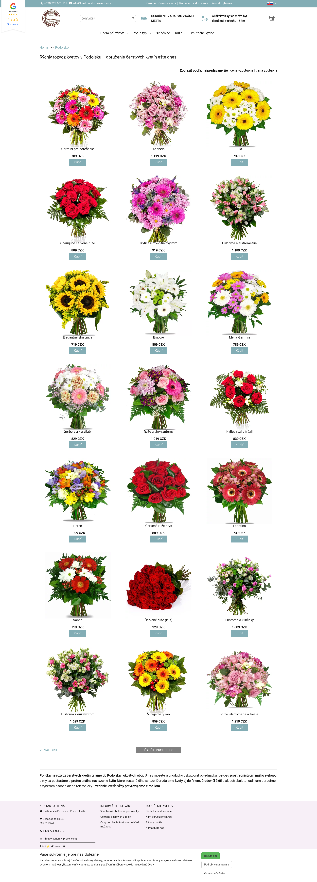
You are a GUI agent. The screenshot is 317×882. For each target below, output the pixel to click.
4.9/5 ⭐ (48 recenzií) (52, 846)
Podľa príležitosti (113, 33)
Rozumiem (210, 855)
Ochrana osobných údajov (115, 816)
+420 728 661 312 (55, 3)
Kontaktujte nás (221, 3)
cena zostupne (266, 70)
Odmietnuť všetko (214, 873)
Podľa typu (141, 33)
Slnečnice (163, 33)
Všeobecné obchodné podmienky (119, 811)
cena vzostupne (241, 70)
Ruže (179, 33)
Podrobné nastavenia (216, 864)
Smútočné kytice (202, 33)
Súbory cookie (154, 822)
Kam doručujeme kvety (161, 3)
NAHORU (50, 750)
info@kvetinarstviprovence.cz (91, 3)
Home (44, 47)
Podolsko (62, 47)
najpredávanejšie (215, 70)
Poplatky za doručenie (193, 3)
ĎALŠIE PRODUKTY (158, 750)
